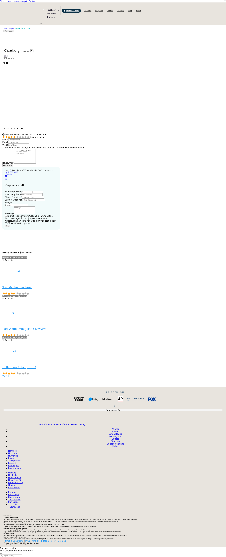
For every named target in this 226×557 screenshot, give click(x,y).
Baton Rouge (115, 434)
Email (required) (13, 194)
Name (5, 139)
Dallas (115, 446)
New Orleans (14, 477)
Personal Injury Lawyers (14, 257)
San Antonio (14, 499)
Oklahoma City (15, 482)
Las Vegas (13, 465)
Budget (8, 202)
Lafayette (13, 463)
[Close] (225, 0)
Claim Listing (8, 31)
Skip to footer (28, 1)
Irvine (11, 458)
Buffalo (115, 439)
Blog (130, 11)
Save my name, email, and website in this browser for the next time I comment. (45, 147)
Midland (12, 472)
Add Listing (79, 424)
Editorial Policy (48, 541)
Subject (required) (14, 200)
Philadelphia (14, 487)
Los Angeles (14, 468)
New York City (15, 480)
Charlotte (115, 441)
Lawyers (87, 11)
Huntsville (13, 456)
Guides (110, 11)
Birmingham (115, 436)
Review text (8, 163)
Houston (12, 453)
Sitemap (62, 541)
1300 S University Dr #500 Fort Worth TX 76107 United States (29, 170)
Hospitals (99, 11)
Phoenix (12, 492)
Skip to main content (10, 1)
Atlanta (115, 429)
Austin (115, 431)
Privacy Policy (32, 541)
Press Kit (58, 424)
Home (6, 29)
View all (6, 376)
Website (6, 145)
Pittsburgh (13, 494)
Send (7, 226)
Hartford (12, 451)
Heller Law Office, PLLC (19, 367)
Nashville (12, 475)
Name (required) (13, 191)
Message (9, 213)
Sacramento (14, 497)
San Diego (13, 502)
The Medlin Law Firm (17, 287)
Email (5, 142)
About (138, 11)
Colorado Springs (115, 444)
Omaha (11, 485)
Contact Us (68, 424)
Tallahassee (14, 507)
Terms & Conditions (13, 541)
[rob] (11, 280)
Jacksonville (14, 460)
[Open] (41, 23)
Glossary (120, 11)
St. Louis (12, 504)
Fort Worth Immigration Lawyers (24, 329)
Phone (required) (13, 197)
